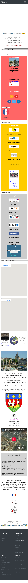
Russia (16, 547)
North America (18, 536)
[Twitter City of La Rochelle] (14, 101)
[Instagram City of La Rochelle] (12, 96)
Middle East (18, 552)
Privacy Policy (18, 564)
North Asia (17, 550)
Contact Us (17, 557)
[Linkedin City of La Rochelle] (19, 101)
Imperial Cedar (4, 572)
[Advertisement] (14, 18)
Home (2, 536)
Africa (16, 538)
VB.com (3, 560)
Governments (4, 543)
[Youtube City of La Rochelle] (16, 96)
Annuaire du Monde (6, 574)
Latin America (18, 543)
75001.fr (3, 567)
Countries (3, 538)
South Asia (17, 545)
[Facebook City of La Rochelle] (9, 101)
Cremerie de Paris (5, 562)
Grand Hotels (4, 564)
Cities (2, 540)
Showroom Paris (5, 569)
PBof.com (4, 2)
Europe (17, 540)
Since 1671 (4, 557)
